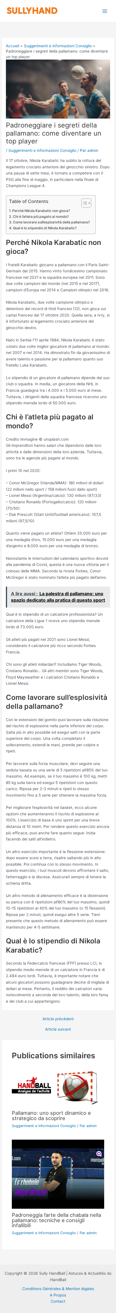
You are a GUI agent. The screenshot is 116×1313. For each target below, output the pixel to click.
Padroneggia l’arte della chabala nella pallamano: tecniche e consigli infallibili (56, 1220)
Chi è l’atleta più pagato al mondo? (40, 216)
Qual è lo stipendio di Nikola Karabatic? (44, 228)
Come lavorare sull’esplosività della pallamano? (51, 222)
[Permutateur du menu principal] (105, 11)
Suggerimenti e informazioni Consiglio (42, 150)
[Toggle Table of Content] (83, 203)
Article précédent (58, 1019)
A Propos (58, 1295)
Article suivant (58, 1029)
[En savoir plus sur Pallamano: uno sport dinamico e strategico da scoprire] (58, 1087)
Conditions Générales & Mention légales (58, 1288)
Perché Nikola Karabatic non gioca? (41, 211)
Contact (58, 1301)
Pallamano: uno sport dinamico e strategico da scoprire (51, 1115)
